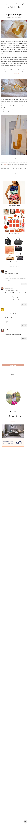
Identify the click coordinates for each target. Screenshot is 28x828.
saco (20, 173)
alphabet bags (11, 173)
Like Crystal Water (14, 5)
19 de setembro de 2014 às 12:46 (11, 290)
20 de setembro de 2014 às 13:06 (11, 331)
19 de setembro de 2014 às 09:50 (11, 273)
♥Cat (6, 271)
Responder (24, 283)
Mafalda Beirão (9, 288)
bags (17, 173)
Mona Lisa (7, 309)
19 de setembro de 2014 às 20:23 (11, 311)
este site (6, 164)
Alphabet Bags (17, 73)
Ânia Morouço (8, 329)
